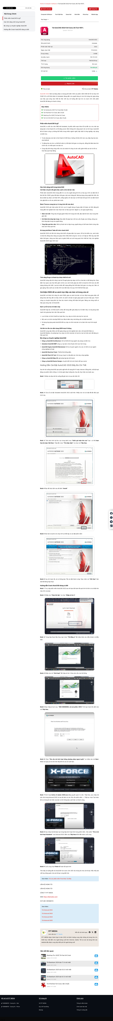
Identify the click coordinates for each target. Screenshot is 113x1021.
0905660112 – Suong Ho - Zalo (11, 1003)
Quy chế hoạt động (44, 1006)
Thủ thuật (44, 19)
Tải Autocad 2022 (47, 910)
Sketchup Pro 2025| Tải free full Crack (54, 115)
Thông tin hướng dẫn (82, 1010)
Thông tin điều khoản (82, 1003)
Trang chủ (94, 9)
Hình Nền (77, 14)
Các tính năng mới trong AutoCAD (14, 22)
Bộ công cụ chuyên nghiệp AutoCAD (15, 26)
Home (42, 3)
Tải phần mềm (70, 78)
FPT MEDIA (52, 931)
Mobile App (94, 14)
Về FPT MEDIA (43, 1003)
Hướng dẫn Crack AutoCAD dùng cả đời (16, 29)
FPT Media (59, 934)
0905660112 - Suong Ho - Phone (11, 1006)
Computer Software (51, 3)
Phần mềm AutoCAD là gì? (12, 18)
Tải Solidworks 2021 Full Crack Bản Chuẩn (55, 110)
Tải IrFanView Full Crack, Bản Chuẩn (53, 112)
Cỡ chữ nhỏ (9, 8)
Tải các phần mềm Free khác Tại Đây (60, 878)
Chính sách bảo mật (82, 1006)
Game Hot (68, 14)
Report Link (70, 83)
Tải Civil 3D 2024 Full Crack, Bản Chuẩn (54, 118)
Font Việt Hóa (59, 14)
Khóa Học (85, 14)
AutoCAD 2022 (44, 94)
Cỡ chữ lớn (28, 8)
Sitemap (41, 1010)
